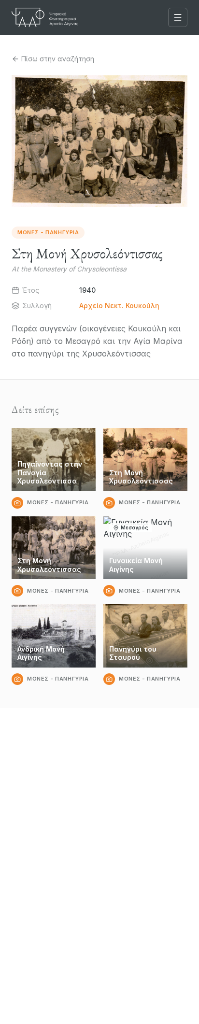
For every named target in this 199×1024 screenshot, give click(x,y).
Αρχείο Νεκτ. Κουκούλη (119, 305)
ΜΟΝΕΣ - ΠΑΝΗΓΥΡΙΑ (48, 232)
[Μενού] (177, 17)
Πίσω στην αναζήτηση (57, 59)
